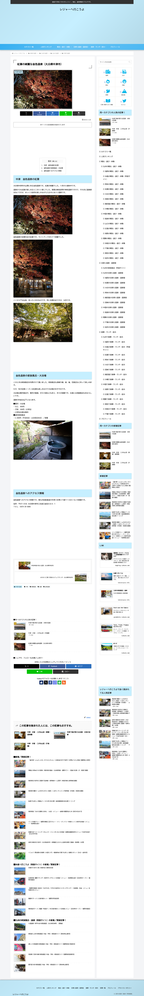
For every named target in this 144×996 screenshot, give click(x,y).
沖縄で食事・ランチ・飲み (115, 379)
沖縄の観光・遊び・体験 (114, 209)
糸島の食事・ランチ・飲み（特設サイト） (116, 348)
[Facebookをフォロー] (50, 682)
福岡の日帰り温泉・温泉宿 (115, 278)
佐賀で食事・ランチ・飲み (115, 355)
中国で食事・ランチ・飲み (113, 384)
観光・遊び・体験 (108, 161)
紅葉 (40, 586)
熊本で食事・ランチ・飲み (115, 359)
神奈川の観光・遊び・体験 (115, 243)
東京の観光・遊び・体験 (114, 253)
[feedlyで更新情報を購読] (59, 682)
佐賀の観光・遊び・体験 (114, 189)
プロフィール (106, 419)
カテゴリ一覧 (106, 151)
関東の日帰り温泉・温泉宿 (113, 317)
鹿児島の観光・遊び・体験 (115, 204)
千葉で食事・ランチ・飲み (115, 414)
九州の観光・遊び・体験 (112, 166)
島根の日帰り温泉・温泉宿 (115, 312)
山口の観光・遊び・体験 (114, 223)
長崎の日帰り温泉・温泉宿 (115, 302)
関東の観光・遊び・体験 (112, 238)
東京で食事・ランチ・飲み (115, 404)
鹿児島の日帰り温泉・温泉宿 (116, 297)
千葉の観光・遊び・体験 (114, 248)
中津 (27, 586)
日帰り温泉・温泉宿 (108, 263)
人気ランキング (107, 156)
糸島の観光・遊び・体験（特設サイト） (116, 177)
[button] (79, 113)
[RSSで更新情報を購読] (64, 682)
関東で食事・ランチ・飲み (113, 399)
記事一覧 (103, 988)
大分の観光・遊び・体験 (114, 194)
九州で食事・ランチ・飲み (113, 337)
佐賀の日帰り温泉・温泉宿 (115, 283)
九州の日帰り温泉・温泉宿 (113, 273)
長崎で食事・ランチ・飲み (115, 369)
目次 (49, 161)
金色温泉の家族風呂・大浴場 (53, 168)
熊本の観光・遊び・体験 (114, 184)
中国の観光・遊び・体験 (112, 214)
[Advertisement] (72, 29)
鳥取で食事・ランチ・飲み (115, 389)
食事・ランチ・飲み (108, 332)
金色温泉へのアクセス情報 (52, 171)
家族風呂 (33, 586)
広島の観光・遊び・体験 (114, 228)
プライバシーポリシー (125, 988)
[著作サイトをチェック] (41, 682)
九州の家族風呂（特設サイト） (114, 268)
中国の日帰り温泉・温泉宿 (113, 307)
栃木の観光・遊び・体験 (114, 258)
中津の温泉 (19, 586)
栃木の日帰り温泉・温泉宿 (115, 327)
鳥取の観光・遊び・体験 (114, 233)
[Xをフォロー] (46, 682)
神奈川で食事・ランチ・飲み (116, 409)
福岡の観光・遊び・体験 (114, 171)
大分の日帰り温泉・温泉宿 (115, 287)
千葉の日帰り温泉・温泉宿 (115, 322)
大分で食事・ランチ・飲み (115, 364)
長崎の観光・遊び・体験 (114, 199)
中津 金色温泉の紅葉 (51, 165)
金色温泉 (47, 586)
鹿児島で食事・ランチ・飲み (116, 374)
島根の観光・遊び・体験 (114, 218)
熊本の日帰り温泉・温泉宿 (115, 292)
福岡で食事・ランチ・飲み (115, 342)
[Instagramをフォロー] (55, 682)
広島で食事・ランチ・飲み (115, 394)
